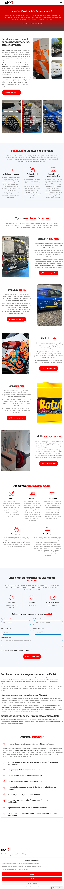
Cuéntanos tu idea (6, 637)
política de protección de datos (22, 650)
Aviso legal (41, 887)
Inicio (23, 23)
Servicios (28, 23)
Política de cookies (24, 887)
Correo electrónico (6, 628)
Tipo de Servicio (5, 619)
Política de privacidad (34, 887)
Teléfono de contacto (38, 628)
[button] (61, 860)
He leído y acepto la (16, 650)
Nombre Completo (38, 619)
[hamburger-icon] (61, 2)
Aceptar (32, 874)
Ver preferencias (32, 883)
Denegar (32, 878)
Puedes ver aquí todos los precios (29, 711)
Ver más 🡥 (6, 131)
